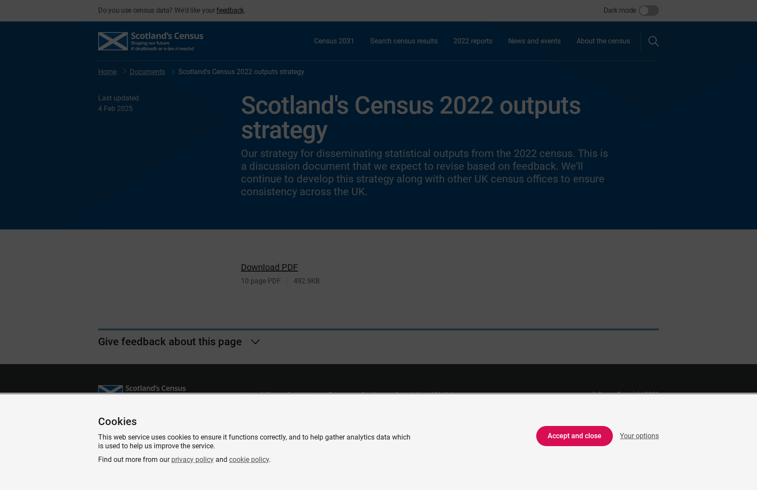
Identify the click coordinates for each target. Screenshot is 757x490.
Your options (639, 436)
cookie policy (249, 459)
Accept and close (574, 436)
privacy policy (192, 459)
